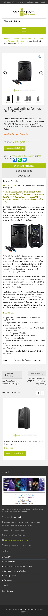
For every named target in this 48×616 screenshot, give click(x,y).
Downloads (24, 175)
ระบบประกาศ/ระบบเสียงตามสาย (24, 39)
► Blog (5, 585)
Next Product (36, 373)
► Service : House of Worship (14, 571)
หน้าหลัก (7, 39)
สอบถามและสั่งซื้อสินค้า (15, 148)
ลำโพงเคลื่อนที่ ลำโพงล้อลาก (16, 41)
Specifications (24, 170)
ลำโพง (40, 39)
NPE (39, 156)
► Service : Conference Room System (17, 566)
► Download (7, 580)
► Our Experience (9, 576)
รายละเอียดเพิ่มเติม (24, 165)
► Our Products (8, 562)
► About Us (6, 557)
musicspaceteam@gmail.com (16, 540)
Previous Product (10, 375)
